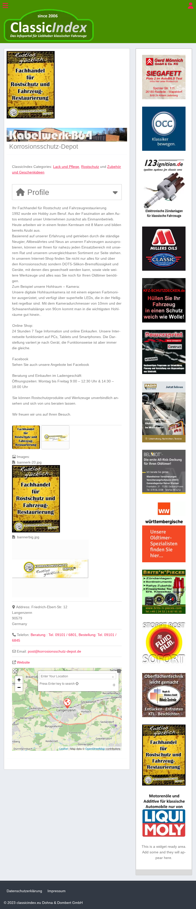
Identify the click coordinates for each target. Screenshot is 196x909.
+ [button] (19, 680)
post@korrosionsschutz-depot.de (54, 651)
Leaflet (63, 748)
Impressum (56, 891)
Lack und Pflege (66, 167)
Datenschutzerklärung (24, 891)
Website (23, 662)
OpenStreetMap (95, 748)
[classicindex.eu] (49, 40)
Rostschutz (90, 167)
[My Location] (77, 683)
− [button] (19, 687)
